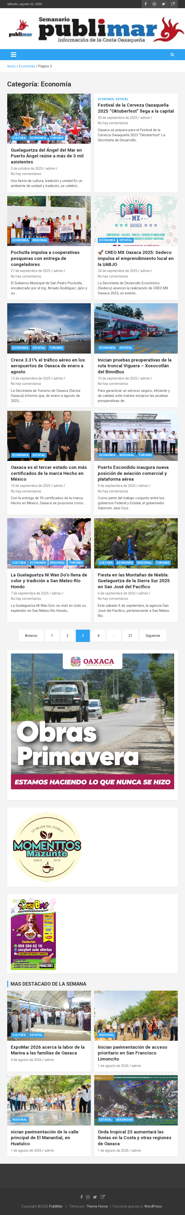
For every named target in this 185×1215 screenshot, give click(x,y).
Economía (38, 138)
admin (50, 168)
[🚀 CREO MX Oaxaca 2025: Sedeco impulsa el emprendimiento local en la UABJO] (136, 221)
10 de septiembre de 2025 (118, 378)
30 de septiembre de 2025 (118, 118)
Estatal (122, 99)
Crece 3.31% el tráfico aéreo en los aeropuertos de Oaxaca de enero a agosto (48, 366)
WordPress (153, 1206)
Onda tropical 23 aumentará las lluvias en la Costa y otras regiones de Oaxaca (134, 1137)
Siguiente (153, 635)
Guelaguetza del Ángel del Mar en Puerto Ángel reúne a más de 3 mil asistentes (47, 156)
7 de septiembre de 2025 (30, 593)
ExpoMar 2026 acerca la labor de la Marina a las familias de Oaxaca (48, 1050)
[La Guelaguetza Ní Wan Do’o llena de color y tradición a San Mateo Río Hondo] (49, 543)
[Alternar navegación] (13, 54)
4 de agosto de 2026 (26, 1060)
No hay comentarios (26, 174)
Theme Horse (97, 1206)
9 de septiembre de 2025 (117, 486)
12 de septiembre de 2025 (31, 378)
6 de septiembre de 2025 (117, 593)
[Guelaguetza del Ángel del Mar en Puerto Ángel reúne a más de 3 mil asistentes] (49, 118)
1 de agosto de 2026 (113, 1066)
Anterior (31, 635)
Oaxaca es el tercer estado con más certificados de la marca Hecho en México (49, 473)
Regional (40, 240)
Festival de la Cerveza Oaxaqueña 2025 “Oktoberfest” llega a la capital (136, 108)
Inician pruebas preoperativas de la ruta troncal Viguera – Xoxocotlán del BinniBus (135, 366)
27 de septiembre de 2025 (31, 271)
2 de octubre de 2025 (27, 168)
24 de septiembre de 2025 (118, 271)
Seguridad (124, 1119)
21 (130, 635)
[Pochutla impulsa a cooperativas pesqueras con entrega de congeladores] (49, 221)
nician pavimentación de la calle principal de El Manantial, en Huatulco (45, 1137)
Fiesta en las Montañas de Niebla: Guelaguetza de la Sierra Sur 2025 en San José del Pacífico (134, 580)
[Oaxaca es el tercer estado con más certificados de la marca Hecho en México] (49, 436)
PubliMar (56, 1206)
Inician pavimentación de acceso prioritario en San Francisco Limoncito (132, 1053)
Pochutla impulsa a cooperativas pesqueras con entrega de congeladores (45, 258)
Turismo (57, 138)
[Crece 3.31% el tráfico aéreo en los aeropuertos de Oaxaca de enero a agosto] (49, 328)
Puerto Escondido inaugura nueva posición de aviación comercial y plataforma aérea (133, 473)
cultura (19, 138)
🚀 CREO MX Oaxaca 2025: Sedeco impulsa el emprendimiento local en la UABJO (136, 258)
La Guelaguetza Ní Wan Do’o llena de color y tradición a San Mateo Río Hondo (49, 580)
